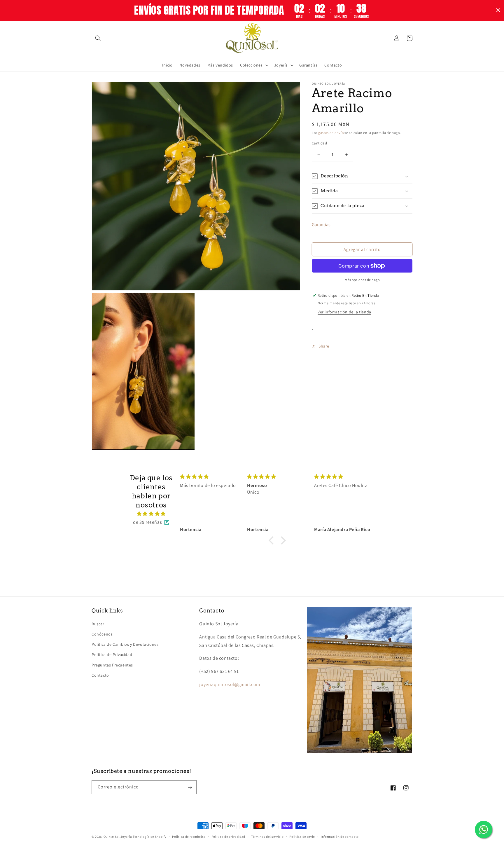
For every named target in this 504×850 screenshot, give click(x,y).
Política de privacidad (228, 836)
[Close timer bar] (498, 10)
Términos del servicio (267, 836)
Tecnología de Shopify (150, 837)
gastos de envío (331, 132)
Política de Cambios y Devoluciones (125, 644)
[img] (151, 513)
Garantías (321, 224)
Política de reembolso (189, 836)
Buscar (98, 623)
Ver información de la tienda (344, 312)
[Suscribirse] (189, 787)
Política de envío (302, 836)
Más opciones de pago (362, 279)
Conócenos (102, 634)
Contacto (100, 675)
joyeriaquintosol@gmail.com (229, 684)
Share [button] (323, 346)
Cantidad (319, 143)
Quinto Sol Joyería (118, 837)
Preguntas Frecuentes (112, 665)
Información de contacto (340, 836)
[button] (98, 38)
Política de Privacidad (112, 654)
